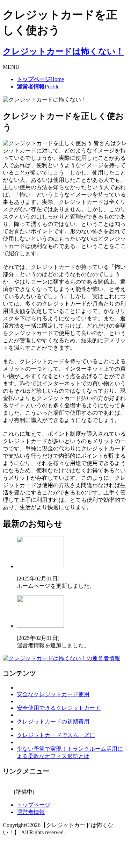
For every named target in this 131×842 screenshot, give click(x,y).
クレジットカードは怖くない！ (63, 51)
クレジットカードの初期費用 (53, 722)
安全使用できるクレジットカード (59, 708)
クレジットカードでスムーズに (56, 735)
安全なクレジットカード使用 (53, 694)
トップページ (33, 805)
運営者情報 (31, 812)
